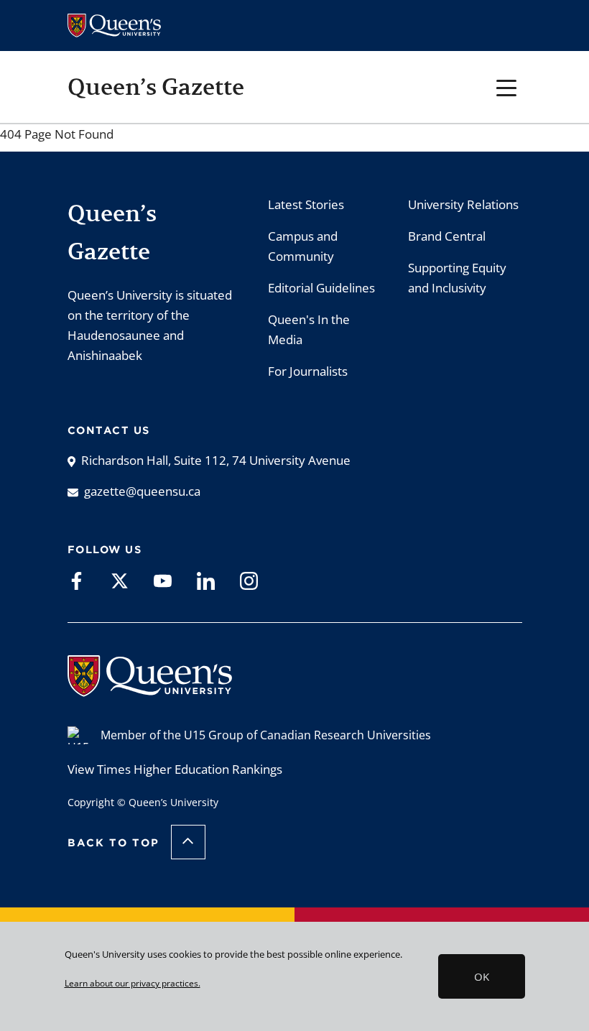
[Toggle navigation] (506, 87)
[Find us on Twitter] (120, 580)
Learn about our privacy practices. (132, 983)
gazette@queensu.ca (142, 491)
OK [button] (481, 976)
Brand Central (447, 236)
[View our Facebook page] (76, 580)
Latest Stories (306, 204)
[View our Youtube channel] (163, 580)
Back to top (113, 843)
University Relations (463, 204)
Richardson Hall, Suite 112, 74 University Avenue (216, 460)
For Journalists (308, 371)
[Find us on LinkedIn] (206, 580)
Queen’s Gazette (156, 87)
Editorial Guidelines (321, 287)
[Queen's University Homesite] (150, 689)
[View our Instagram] (249, 580)
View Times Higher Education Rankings (175, 769)
